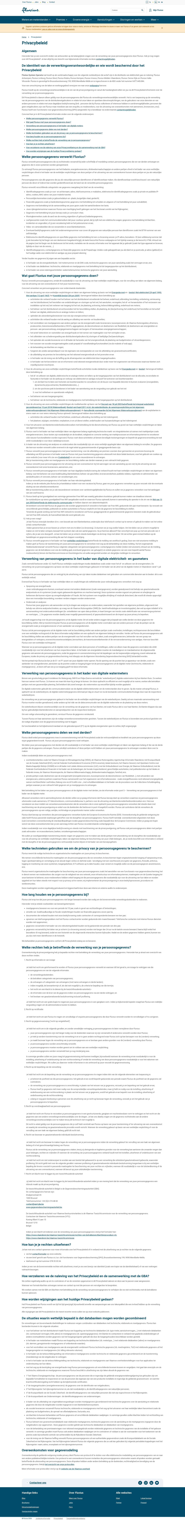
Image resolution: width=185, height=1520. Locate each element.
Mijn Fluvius (158, 10)
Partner (119, 1503)
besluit (132, 292)
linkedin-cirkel (151, 1483)
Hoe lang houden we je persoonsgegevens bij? (46, 136)
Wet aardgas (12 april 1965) (37, 295)
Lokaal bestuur (146, 1498)
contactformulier (39, 1254)
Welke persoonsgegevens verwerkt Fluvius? (45, 118)
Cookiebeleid (63, 457)
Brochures (25, 1503)
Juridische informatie (43, 1518)
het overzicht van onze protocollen (59, 1464)
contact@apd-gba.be (35, 1204)
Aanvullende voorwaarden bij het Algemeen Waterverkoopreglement (113, 410)
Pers (71, 1507)
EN (162, 2)
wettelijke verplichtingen (77, 541)
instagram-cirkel (146, 1483)
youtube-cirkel (157, 1483)
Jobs (36, 2)
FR (159, 2)
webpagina (94, 85)
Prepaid (143, 1503)
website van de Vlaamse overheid (75, 1469)
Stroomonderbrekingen (30, 1507)
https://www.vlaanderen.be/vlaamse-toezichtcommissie (50, 1238)
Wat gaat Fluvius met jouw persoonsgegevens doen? (48, 122)
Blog (44, 2)
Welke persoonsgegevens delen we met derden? (47, 129)
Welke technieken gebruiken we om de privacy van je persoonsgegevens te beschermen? (64, 133)
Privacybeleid (58, 1518)
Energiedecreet (118, 292)
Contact (52, 2)
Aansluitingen (104, 19)
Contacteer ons (38, 1482)
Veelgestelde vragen (29, 1511)
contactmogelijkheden (105, 59)
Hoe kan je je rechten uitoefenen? (40, 144)
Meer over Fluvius (75, 1498)
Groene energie (81, 19)
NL (156, 2)
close (162, 28)
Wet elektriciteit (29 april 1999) (148, 292)
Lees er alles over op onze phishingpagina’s (58, 29)
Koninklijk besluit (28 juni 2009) (66, 295)
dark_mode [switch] (150, 2)
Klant (118, 1498)
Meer (153, 19)
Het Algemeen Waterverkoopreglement (64, 410)
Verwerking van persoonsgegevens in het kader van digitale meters (54, 126)
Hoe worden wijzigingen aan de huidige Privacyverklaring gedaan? (54, 151)
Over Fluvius (27, 2)
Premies (60, 19)
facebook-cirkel (140, 1483)
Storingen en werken (131, 19)
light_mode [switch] (147, 2)
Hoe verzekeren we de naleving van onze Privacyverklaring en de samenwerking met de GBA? (65, 147)
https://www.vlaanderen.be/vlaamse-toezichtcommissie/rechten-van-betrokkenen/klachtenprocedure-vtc (71, 1235)
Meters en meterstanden (35, 19)
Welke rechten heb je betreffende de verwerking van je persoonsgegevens (58, 140)
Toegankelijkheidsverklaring (75, 1518)
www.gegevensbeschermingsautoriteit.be (44, 1207)
